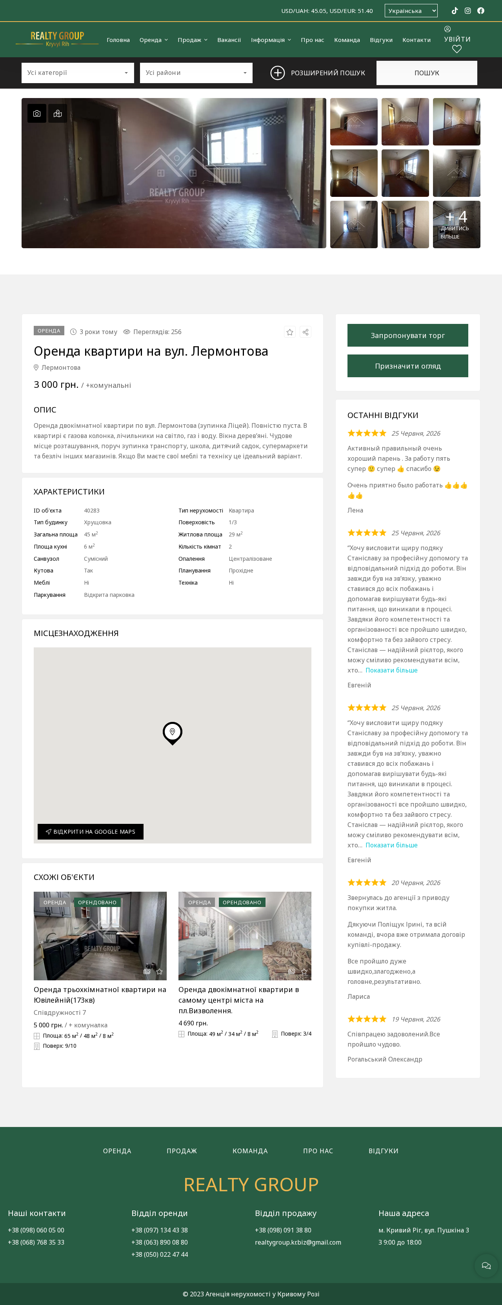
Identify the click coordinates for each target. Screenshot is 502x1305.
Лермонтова (60, 367)
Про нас (318, 1151)
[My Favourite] (457, 50)
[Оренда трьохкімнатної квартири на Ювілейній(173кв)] (100, 936)
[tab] (36, 113)
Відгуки (384, 1151)
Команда (250, 1151)
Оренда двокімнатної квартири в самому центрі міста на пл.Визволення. (238, 1000)
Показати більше (392, 670)
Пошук (427, 73)
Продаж (182, 1151)
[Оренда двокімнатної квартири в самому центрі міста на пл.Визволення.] (244, 936)
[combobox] (78, 73)
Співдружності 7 (60, 1012)
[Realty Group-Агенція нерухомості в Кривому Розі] (57, 39)
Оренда (117, 1151)
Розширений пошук (322, 73)
